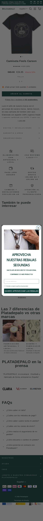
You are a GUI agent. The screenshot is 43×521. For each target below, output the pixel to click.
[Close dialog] (38, 228)
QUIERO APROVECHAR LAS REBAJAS (21, 291)
